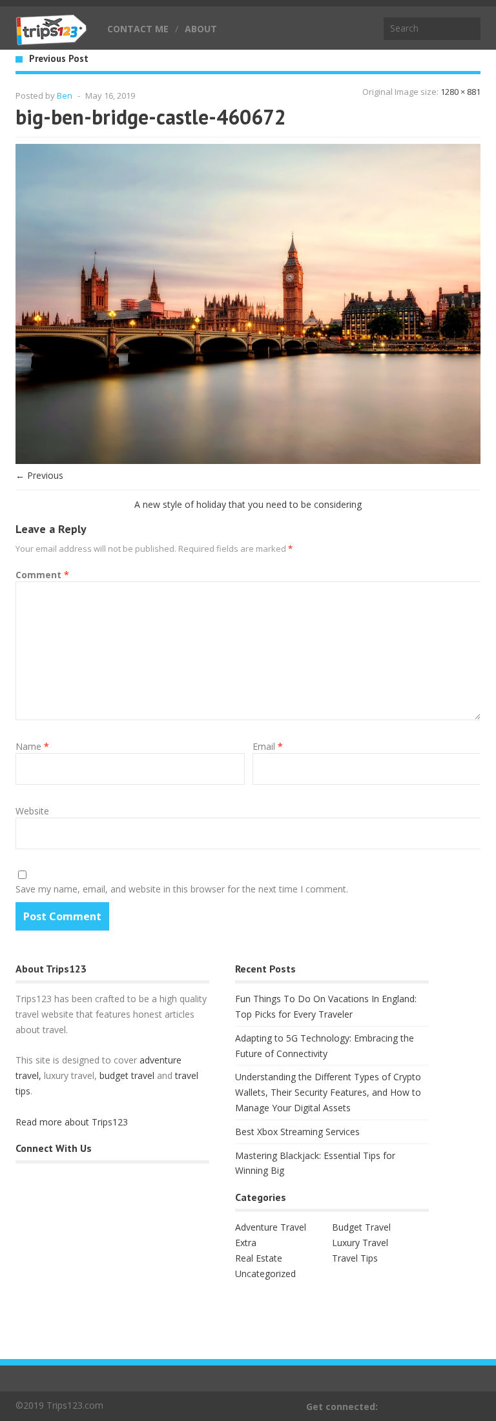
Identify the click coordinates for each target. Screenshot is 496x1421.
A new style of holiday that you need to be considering (248, 504)
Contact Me (138, 29)
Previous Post (58, 58)
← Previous (39, 475)
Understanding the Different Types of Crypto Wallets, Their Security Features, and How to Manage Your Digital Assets (328, 1092)
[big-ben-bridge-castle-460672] (248, 460)
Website (32, 811)
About (201, 29)
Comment (42, 575)
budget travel (126, 1075)
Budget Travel (361, 1227)
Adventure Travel (270, 1227)
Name (32, 746)
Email (268, 746)
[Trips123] (52, 38)
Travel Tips (355, 1258)
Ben (64, 95)
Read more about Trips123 (72, 1122)
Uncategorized (265, 1273)
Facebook (472, 1406)
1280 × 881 (460, 91)
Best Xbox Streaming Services (297, 1131)
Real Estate (258, 1258)
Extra (245, 1242)
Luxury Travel (360, 1242)
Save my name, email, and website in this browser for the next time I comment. (182, 889)
